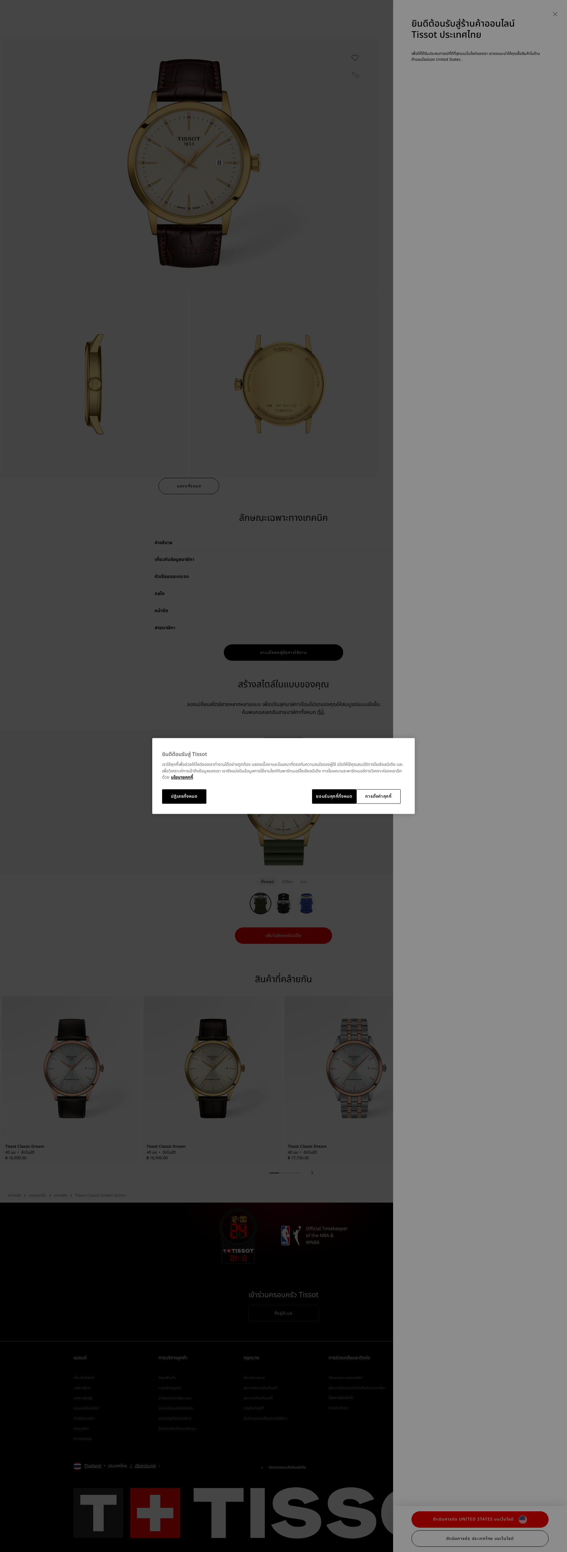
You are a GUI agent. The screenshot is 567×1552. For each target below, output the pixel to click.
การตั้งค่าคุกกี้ (378, 796)
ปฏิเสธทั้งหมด (184, 796)
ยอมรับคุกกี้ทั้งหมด (334, 796)
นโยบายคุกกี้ (182, 777)
